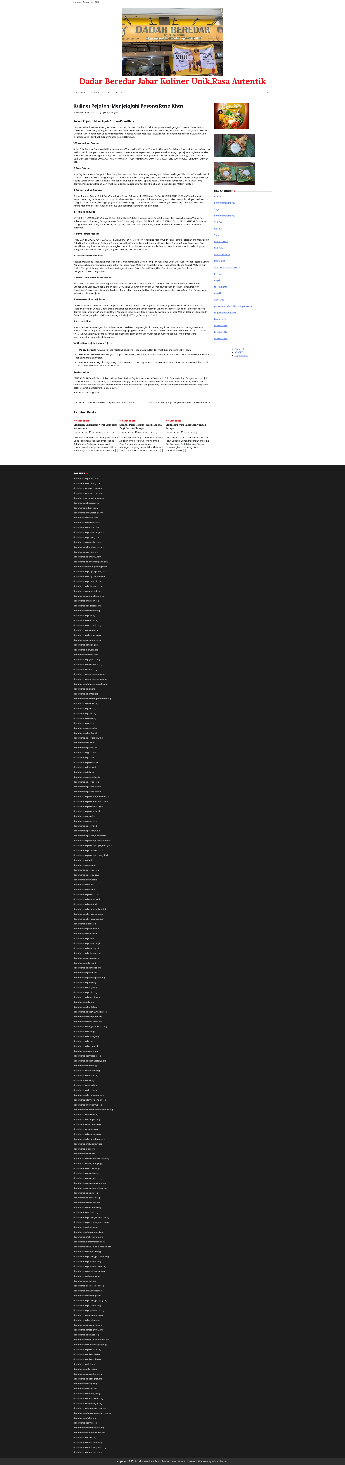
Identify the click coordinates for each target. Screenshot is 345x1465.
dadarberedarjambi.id (84, 757)
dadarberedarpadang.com (86, 537)
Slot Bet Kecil (221, 241)
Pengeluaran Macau (224, 202)
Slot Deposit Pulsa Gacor (227, 267)
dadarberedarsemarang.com (88, 493)
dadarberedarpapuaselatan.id (88, 850)
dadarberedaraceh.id (83, 723)
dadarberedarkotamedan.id (87, 899)
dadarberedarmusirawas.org (87, 1452)
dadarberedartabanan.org (86, 1070)
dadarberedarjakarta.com (86, 478)
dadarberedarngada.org (85, 1193)
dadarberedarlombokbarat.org (88, 1095)
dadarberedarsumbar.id (85, 879)
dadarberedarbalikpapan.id (87, 953)
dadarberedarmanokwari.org (87, 664)
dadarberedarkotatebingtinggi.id (89, 909)
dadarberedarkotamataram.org (89, 1139)
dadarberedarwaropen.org (86, 1119)
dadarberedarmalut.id (84, 816)
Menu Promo (96, 92)
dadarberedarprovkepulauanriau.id (90, 801)
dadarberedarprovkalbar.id (86, 777)
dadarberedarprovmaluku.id (87, 811)
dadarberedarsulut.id (83, 884)
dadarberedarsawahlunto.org (88, 1315)
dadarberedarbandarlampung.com (90, 561)
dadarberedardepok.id (84, 923)
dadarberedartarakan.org (86, 600)
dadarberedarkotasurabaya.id (88, 914)
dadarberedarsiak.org (84, 1364)
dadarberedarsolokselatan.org (88, 1285)
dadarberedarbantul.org (85, 1007)
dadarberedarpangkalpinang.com (90, 571)
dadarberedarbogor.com (85, 517)
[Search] (268, 93)
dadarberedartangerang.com (88, 512)
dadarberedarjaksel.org (84, 982)
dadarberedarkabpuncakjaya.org (89, 1061)
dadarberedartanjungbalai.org (88, 1232)
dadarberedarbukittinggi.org (87, 1295)
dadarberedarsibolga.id (85, 933)
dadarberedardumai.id (84, 963)
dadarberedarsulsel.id (84, 889)
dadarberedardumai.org (85, 1369)
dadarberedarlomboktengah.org (89, 1100)
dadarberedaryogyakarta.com (88, 498)
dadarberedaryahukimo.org (87, 1124)
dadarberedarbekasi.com (86, 503)
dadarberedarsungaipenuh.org (88, 1427)
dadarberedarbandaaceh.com (88, 547)
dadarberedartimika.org (85, 669)
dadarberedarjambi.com (85, 552)
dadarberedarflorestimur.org (87, 1105)
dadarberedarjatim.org (84, 708)
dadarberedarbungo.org (85, 1383)
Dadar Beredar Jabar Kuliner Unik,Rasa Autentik (172, 81)
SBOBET (218, 228)
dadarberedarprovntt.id (85, 826)
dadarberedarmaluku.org (85, 703)
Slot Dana (219, 222)
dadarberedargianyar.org (86, 1051)
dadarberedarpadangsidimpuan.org (91, 1217)
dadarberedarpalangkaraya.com (89, 596)
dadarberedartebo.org (84, 1418)
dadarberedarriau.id (83, 860)
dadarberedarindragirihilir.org (87, 1325)
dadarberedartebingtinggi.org (88, 1237)
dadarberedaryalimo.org (85, 1129)
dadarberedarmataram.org (87, 640)
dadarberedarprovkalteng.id (87, 786)
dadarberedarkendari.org (85, 620)
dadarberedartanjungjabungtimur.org (92, 1413)
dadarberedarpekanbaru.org (87, 1374)
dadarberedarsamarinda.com (88, 591)
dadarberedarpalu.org (84, 615)
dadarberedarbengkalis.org (86, 1320)
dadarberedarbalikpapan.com (88, 586)
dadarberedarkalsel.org (84, 718)
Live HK (217, 196)
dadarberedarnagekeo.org (86, 1197)
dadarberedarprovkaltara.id (87, 791)
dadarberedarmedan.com (86, 527)
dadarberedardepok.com (86, 508)
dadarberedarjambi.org (85, 1423)
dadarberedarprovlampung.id (88, 806)
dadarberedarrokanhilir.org (86, 1354)
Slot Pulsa (219, 248)
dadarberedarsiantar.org (85, 1212)
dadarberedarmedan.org (85, 1075)
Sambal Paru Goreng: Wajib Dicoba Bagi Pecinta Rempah (140, 426)
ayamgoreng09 (110, 112)
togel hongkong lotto (225, 312)
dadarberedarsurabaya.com (87, 488)
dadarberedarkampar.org (86, 1334)
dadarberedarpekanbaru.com (88, 542)
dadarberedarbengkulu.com (87, 556)
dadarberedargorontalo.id (86, 752)
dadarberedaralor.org (84, 1149)
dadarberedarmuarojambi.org (88, 1398)
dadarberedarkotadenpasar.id (88, 919)
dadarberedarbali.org (84, 1031)
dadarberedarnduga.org (85, 987)
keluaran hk (115, 92)
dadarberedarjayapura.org (86, 659)
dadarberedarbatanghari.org (87, 1378)
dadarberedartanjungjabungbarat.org (92, 1408)
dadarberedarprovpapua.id (87, 830)
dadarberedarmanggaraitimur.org (90, 1188)
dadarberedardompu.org (85, 1090)
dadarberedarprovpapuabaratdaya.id (92, 840)
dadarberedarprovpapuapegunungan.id (93, 845)
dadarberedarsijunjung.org (86, 1276)
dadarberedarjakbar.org (85, 972)
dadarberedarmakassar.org (87, 605)
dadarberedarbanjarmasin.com (89, 576)
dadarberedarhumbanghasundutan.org (93, 1109)
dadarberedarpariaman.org (87, 1305)
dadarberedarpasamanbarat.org (89, 1266)
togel (217, 280)
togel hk (218, 293)
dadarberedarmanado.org (86, 610)
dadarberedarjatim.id (83, 772)
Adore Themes (219, 1461)
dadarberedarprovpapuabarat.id (89, 835)
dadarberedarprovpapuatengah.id (90, 855)
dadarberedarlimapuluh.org (87, 1251)
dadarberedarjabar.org (84, 713)
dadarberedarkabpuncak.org (87, 1046)
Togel (217, 209)
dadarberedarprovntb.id (85, 821)
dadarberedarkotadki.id (85, 904)
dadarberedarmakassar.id (86, 958)
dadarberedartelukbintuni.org (87, 1144)
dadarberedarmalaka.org (86, 1173)
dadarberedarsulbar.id (84, 865)
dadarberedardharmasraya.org (89, 1241)
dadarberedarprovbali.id (85, 728)
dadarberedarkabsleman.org (87, 1021)
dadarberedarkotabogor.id (86, 948)
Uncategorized (92, 392)
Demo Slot (219, 261)
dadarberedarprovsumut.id (86, 894)
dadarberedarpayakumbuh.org (88, 1310)
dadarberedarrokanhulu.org (87, 1359)
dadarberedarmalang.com (86, 522)
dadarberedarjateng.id (84, 767)
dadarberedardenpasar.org (87, 635)
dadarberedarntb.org (83, 1080)
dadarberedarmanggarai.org (87, 1178)
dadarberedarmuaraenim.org (88, 1442)
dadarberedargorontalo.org (87, 625)
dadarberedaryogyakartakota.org (90, 1026)
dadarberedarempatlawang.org (89, 1432)
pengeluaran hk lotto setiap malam (233, 306)
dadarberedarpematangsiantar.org (91, 1222)
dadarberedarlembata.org (86, 1168)
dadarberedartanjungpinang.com (90, 566)
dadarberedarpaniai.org (85, 992)
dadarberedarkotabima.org (87, 1134)
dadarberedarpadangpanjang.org (90, 1300)
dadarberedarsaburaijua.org (87, 1207)
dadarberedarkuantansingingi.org (90, 1344)
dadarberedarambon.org (85, 649)
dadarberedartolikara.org (85, 1114)
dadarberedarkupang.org (86, 645)
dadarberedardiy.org (83, 1002)
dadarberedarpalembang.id (87, 943)
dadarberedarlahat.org (84, 1437)
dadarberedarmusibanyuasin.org (89, 1447)
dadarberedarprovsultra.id (86, 875)
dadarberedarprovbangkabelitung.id (91, 796)
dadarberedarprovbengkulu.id (88, 738)
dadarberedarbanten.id (85, 733)
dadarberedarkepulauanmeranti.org (91, 1339)
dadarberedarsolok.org (84, 1281)
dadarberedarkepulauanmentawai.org (92, 1246)
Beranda (80, 92)
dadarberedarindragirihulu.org (88, 1329)
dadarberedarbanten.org (85, 694)
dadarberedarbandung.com (87, 483)
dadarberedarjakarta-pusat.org (89, 977)
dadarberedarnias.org (84, 689)
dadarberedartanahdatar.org (88, 1290)
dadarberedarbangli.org (85, 1041)
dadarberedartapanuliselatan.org (90, 679)
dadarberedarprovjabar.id (86, 762)
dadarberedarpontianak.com (87, 581)
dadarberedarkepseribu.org (87, 997)
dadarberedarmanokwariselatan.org (91, 1158)
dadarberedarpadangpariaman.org (91, 1256)
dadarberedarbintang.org (86, 1036)
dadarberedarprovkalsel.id (86, 782)
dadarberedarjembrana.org (87, 1056)
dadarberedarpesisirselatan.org (89, 1271)
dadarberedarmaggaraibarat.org (89, 1183)
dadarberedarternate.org (85, 654)
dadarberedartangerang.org (87, 1163)
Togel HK (239, 349)
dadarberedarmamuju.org (86, 630)
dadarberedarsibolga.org (85, 1227)
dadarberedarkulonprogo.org (87, 1016)
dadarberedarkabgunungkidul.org (90, 1012)
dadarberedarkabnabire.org (87, 967)
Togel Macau (241, 355)
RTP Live (218, 273)
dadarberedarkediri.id (83, 742)
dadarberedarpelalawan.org (87, 1349)
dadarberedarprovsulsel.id (86, 870)
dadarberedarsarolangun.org (87, 1403)
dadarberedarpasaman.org (87, 1261)
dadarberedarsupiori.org (85, 1085)
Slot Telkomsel (222, 254)
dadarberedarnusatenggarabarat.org (92, 698)
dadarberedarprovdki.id (85, 747)
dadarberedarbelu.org (84, 1153)
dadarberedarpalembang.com (88, 532)
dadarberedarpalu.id (83, 938)
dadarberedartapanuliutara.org (89, 674)
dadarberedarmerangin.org (87, 1393)
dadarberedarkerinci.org (85, 1388)
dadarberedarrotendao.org (86, 1202)
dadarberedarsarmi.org (85, 1065)
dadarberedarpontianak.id (86, 928)
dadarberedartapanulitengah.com (90, 684)
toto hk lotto (220, 286)
